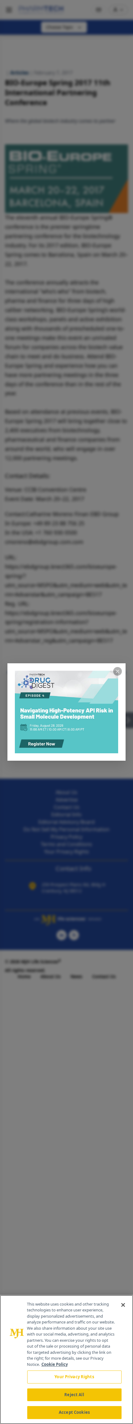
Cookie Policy (54, 1364)
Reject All (74, 1394)
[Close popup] (117, 671)
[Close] (123, 1305)
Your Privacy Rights (74, 1376)
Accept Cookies (74, 1412)
